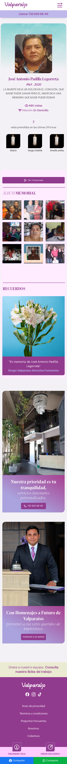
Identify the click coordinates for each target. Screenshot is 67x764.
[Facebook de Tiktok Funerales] (40, 694)
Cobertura (33, 736)
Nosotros (33, 728)
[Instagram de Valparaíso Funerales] (34, 694)
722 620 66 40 (35, 506)
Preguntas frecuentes (33, 721)
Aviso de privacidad (33, 706)
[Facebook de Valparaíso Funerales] (27, 694)
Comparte (19, 760)
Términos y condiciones (34, 713)
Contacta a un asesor (33, 637)
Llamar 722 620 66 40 (33, 14)
